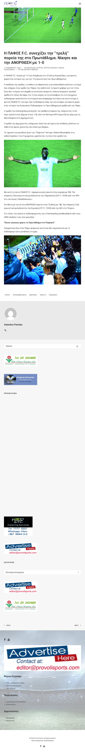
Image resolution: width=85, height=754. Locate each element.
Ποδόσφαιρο (9, 70)
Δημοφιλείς (10, 720)
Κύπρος (40, 68)
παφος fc (43, 295)
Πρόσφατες (10, 718)
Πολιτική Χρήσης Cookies (15, 683)
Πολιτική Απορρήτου (13, 686)
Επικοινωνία (10, 704)
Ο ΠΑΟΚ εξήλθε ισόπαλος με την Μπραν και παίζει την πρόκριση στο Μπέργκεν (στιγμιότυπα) (51, 423)
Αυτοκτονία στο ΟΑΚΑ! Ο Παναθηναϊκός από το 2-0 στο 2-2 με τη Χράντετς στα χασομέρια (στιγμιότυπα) (53, 446)
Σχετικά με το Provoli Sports (16, 702)
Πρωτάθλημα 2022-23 (19, 295)
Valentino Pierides (29, 70)
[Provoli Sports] (10, 4)
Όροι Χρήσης (11, 688)
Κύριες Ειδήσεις (50, 68)
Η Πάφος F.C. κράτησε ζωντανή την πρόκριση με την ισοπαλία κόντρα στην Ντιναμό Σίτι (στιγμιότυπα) (51, 469)
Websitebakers (49, 740)
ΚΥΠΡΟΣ (7, 295)
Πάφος (61, 68)
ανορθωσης (33, 295)
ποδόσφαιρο (53, 295)
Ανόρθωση (31, 68)
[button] (80, 4)
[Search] (42, 346)
